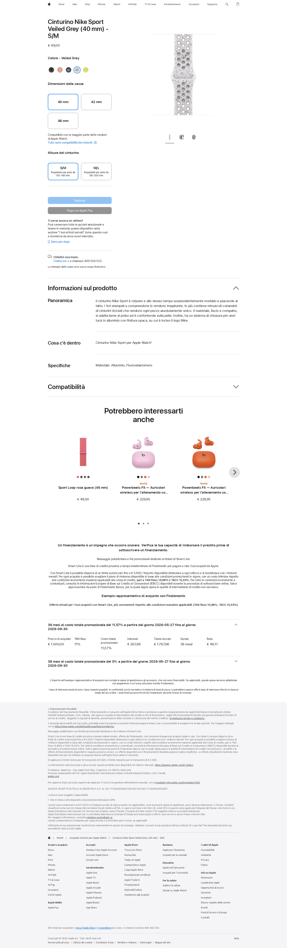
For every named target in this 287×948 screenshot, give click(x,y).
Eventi (204, 907)
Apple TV (91, 877)
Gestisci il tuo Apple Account (101, 850)
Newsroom (206, 877)
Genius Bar (130, 855)
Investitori (206, 897)
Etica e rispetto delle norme (215, 902)
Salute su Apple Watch (175, 890)
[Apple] (49, 837)
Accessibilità (207, 850)
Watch (60, 838)
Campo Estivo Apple (135, 865)
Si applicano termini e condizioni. (187, 718)
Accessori (53, 890)
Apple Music (92, 882)
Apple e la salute (171, 885)
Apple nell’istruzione (173, 867)
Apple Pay (53, 907)
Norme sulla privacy (59, 942)
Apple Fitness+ (94, 892)
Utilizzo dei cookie (83, 942)
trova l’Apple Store (85, 928)
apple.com (53, 776)
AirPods (52, 875)
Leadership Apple (210, 882)
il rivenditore (104, 928)
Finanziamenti (131, 885)
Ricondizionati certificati (137, 875)
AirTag (51, 885)
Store (51, 850)
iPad (50, 860)
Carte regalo (55, 894)
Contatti (205, 917)
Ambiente (206, 855)
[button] (227, 4)
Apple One (91, 872)
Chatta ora (61, 261)
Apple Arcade (93, 887)
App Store (91, 907)
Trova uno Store (133, 850)
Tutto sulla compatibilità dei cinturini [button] (70, 142)
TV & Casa (53, 880)
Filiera (204, 865)
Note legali (146, 942)
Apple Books (93, 902)
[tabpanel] (183, 74)
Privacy (205, 860)
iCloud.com (92, 860)
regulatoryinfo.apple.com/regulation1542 (177, 782)
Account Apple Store (97, 855)
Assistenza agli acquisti (136, 894)
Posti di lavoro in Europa (214, 912)
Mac (50, 855)
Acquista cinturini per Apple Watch (88, 838)
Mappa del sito (162, 942)
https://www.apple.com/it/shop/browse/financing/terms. (84, 726)
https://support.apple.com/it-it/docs (174, 765)
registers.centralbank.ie (99, 817)
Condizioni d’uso (105, 942)
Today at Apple (132, 860)
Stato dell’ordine (133, 890)
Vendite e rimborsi (126, 942)
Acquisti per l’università (175, 872)
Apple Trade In (132, 880)
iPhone (51, 865)
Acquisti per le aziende (175, 855)
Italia (236, 938)
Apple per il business (173, 850)
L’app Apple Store (133, 870)
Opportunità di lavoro (212, 887)
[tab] (169, 138)
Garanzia (206, 892)
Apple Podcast (94, 897)
